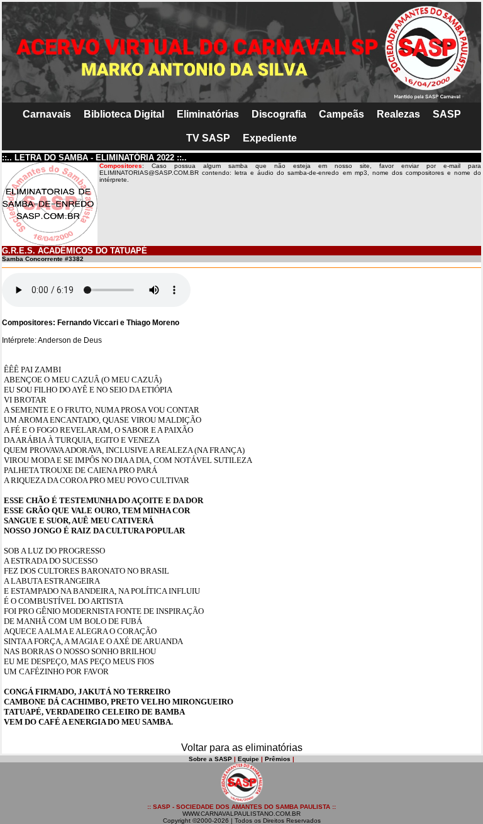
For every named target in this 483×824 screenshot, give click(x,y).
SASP (447, 114)
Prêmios (278, 758)
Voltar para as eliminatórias (242, 747)
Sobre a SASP (210, 758)
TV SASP (208, 138)
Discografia (279, 114)
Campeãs (341, 114)
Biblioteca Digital (124, 114)
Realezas (398, 114)
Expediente (270, 138)
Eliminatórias (208, 114)
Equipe (248, 758)
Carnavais (47, 114)
